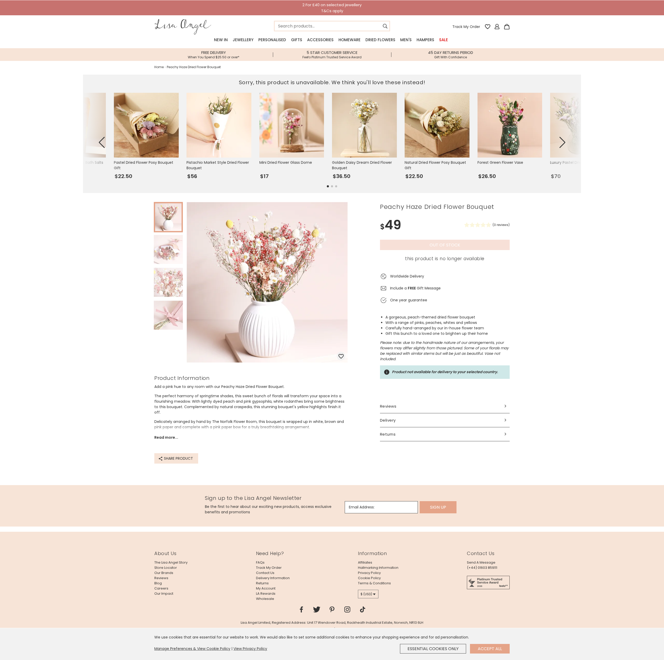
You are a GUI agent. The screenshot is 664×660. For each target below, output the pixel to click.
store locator (165, 567)
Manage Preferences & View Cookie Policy (192, 648)
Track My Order (466, 26)
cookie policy (369, 578)
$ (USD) (366, 594)
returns (262, 583)
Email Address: (362, 507)
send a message (481, 562)
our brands (163, 572)
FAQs (260, 562)
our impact (163, 593)
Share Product (178, 458)
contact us (265, 572)
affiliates (365, 562)
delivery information (273, 578)
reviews (161, 578)
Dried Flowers (380, 39)
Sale (443, 39)
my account (265, 588)
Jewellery (243, 39)
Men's (406, 39)
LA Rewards (265, 593)
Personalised (272, 39)
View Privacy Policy (250, 648)
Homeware (349, 39)
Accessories (320, 39)
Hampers (425, 39)
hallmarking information (378, 567)
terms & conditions (374, 583)
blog (158, 583)
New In (221, 39)
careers (161, 588)
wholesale (265, 598)
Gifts (296, 39)
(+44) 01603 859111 (482, 567)
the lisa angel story (171, 562)
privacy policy (369, 572)
